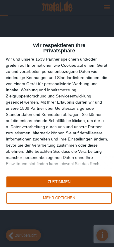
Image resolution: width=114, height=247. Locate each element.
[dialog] (57, 123)
